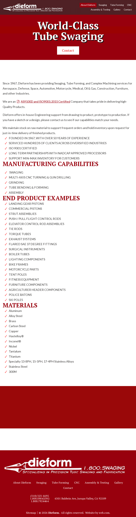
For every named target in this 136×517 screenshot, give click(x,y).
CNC (129, 5)
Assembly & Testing (100, 9)
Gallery (116, 9)
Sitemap (31, 512)
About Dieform (88, 5)
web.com (104, 513)
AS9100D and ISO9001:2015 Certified (45, 101)
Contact (128, 9)
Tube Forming (117, 5)
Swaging (103, 5)
